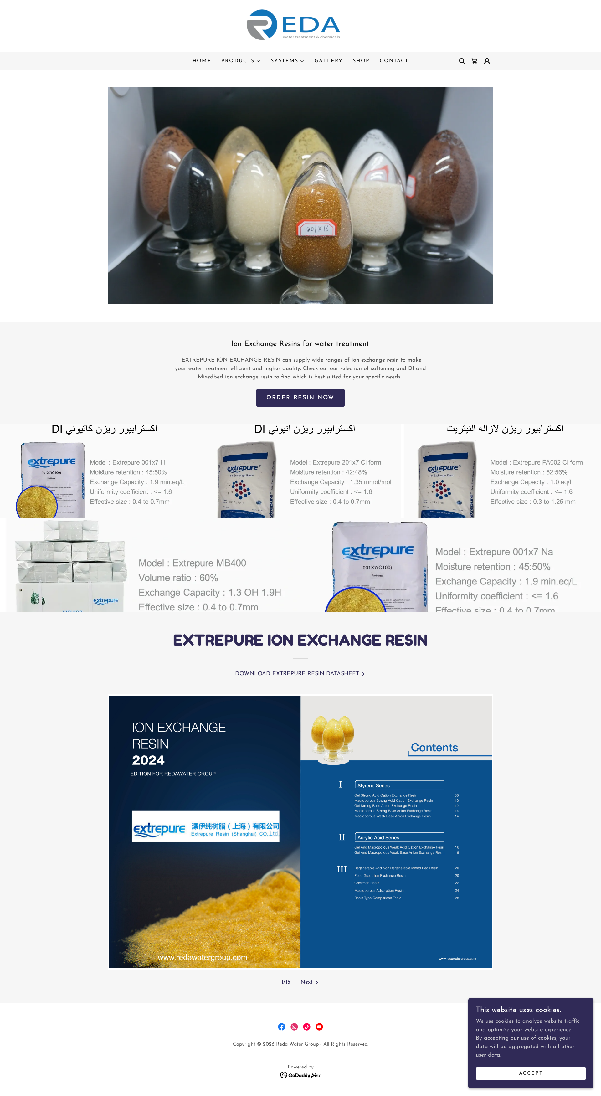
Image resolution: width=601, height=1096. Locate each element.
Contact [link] (394, 61)
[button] (241, 61)
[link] (300, 26)
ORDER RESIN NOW (300, 398)
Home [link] (202, 61)
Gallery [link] (329, 61)
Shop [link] (361, 61)
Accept (531, 1073)
